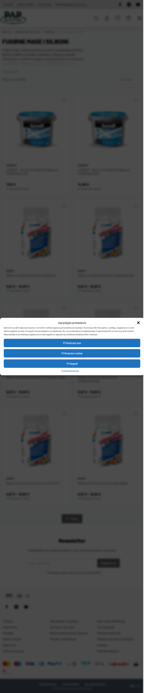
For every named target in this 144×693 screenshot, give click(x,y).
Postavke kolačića (70, 370)
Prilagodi (72, 363)
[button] (138, 323)
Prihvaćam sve (72, 343)
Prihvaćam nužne (72, 353)
